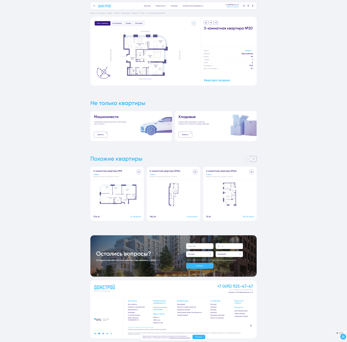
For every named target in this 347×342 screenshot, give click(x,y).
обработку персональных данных (180, 337)
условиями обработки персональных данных (222, 260)
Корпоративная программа (160, 308)
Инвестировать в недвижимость (133, 319)
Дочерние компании (217, 315)
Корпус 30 (135, 13)
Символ (110, 13)
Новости (156, 317)
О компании (215, 301)
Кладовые (174, 6)
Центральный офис (241, 311)
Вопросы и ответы (239, 302)
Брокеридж (181, 304)
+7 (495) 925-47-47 (232, 5)
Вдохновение (126, 13)
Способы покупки (134, 315)
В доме (128, 23)
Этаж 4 (143, 13)
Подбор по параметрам (136, 307)
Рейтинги (213, 312)
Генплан (116, 13)
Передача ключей (183, 310)
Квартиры (147, 6)
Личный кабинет (183, 315)
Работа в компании (217, 318)
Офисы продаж (239, 313)
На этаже (138, 23)
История (213, 304)
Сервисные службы (241, 316)
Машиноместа (161, 6)
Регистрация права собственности (189, 312)
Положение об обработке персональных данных (140, 327)
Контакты (238, 307)
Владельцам (182, 301)
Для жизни (132, 301)
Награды (213, 310)
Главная (92, 13)
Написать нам (158, 323)
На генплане (117, 23)
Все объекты (101, 13)
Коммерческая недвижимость (193, 6)
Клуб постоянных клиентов (186, 307)
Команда (213, 307)
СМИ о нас (156, 320)
